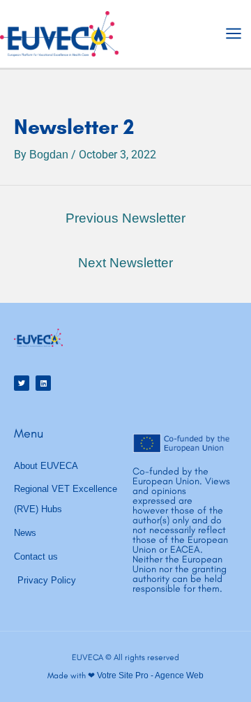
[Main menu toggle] (233, 33)
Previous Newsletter (125, 218)
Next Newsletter (125, 262)
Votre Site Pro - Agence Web (150, 675)
